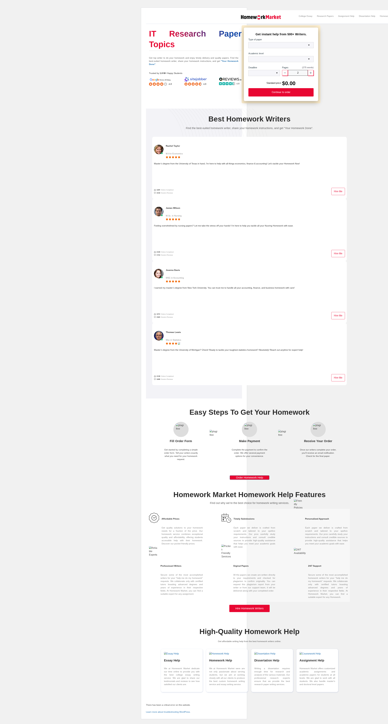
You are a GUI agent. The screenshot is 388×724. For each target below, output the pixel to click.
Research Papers (325, 16)
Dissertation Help (367, 16)
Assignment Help (346, 16)
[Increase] (311, 73)
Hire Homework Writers (249, 608)
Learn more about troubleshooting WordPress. (168, 712)
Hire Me (338, 191)
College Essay (305, 16)
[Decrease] (285, 73)
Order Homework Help (249, 477)
